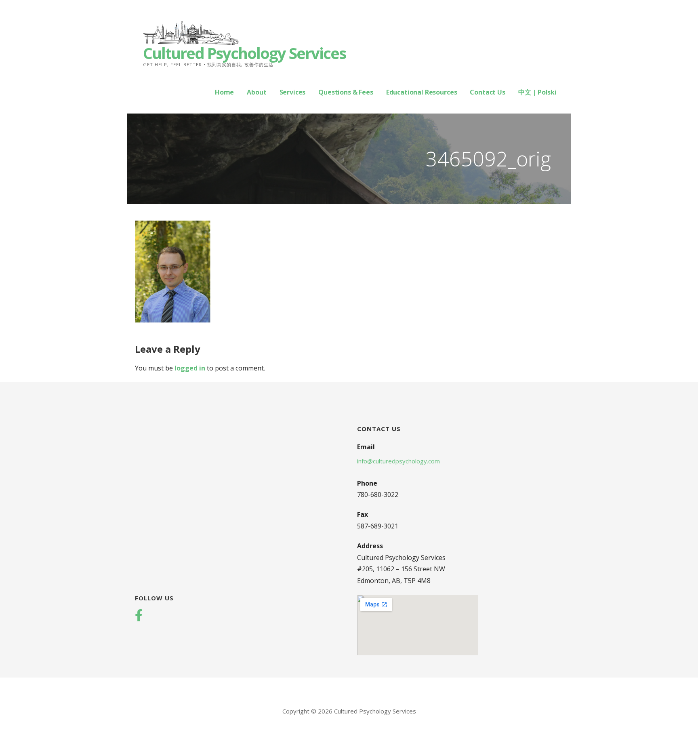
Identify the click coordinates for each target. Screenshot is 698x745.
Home (224, 92)
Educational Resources (421, 92)
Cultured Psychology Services (244, 52)
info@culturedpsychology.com (398, 461)
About (256, 92)
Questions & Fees (345, 92)
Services (293, 92)
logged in (189, 368)
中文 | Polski (537, 92)
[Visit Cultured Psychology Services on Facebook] (139, 616)
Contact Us (487, 92)
